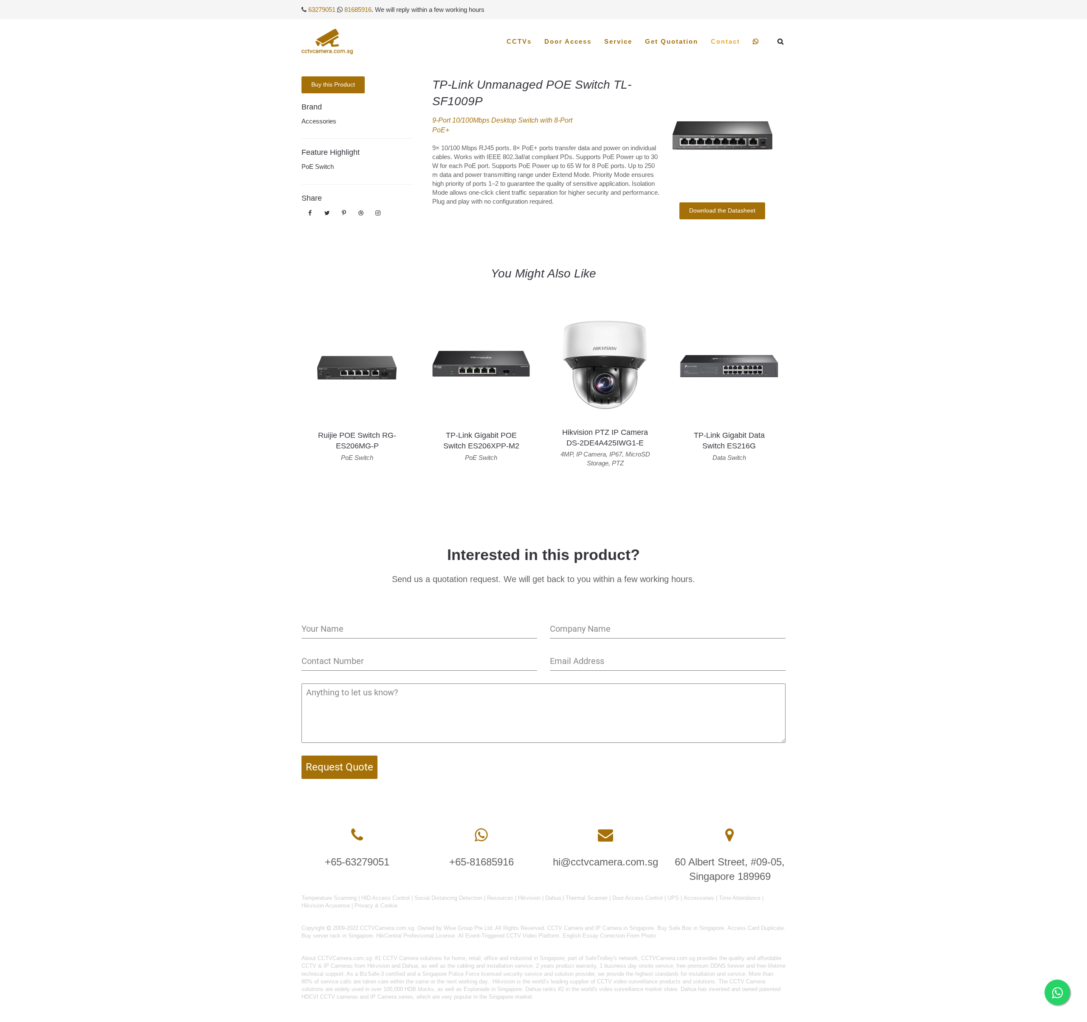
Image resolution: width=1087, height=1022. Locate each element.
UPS (673, 898)
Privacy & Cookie (376, 905)
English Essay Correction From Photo (609, 935)
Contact (725, 41)
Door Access (567, 41)
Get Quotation (671, 41)
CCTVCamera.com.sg (345, 958)
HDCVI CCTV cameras (329, 997)
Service (618, 41)
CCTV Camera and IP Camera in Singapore (600, 928)
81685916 (358, 9)
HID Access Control (385, 898)
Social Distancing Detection (448, 898)
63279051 (321, 9)
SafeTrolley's (601, 958)
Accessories (318, 121)
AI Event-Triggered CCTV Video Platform (508, 935)
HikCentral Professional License (415, 935)
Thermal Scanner (587, 898)
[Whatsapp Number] (481, 835)
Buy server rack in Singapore (337, 935)
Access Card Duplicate (755, 928)
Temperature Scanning (329, 898)
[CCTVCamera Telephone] (357, 835)
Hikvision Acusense (325, 905)
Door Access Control (637, 898)
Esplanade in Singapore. (494, 989)
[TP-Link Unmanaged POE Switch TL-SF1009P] (722, 133)
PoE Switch (317, 166)
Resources (500, 898)
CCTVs (519, 41)
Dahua (553, 898)
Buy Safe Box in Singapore (690, 928)
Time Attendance (739, 898)
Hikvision (529, 898)
